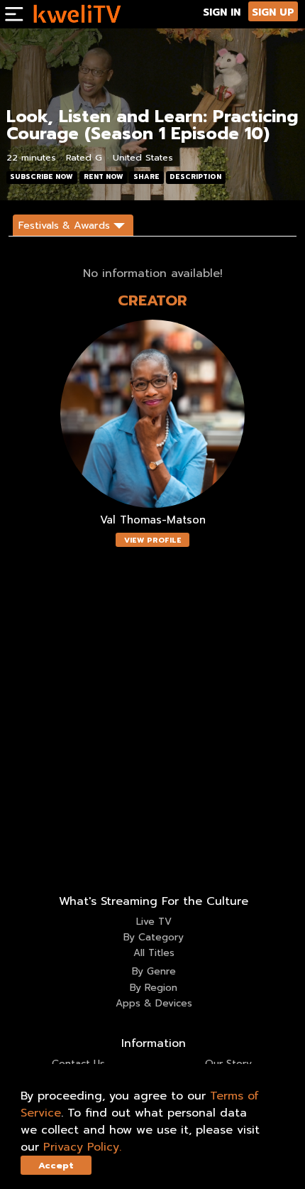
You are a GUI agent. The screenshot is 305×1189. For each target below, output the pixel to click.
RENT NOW (103, 177)
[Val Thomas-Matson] (152, 414)
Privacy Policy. (82, 1147)
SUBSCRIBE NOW (41, 177)
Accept (56, 1165)
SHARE (146, 177)
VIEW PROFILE (153, 540)
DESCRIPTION (195, 177)
